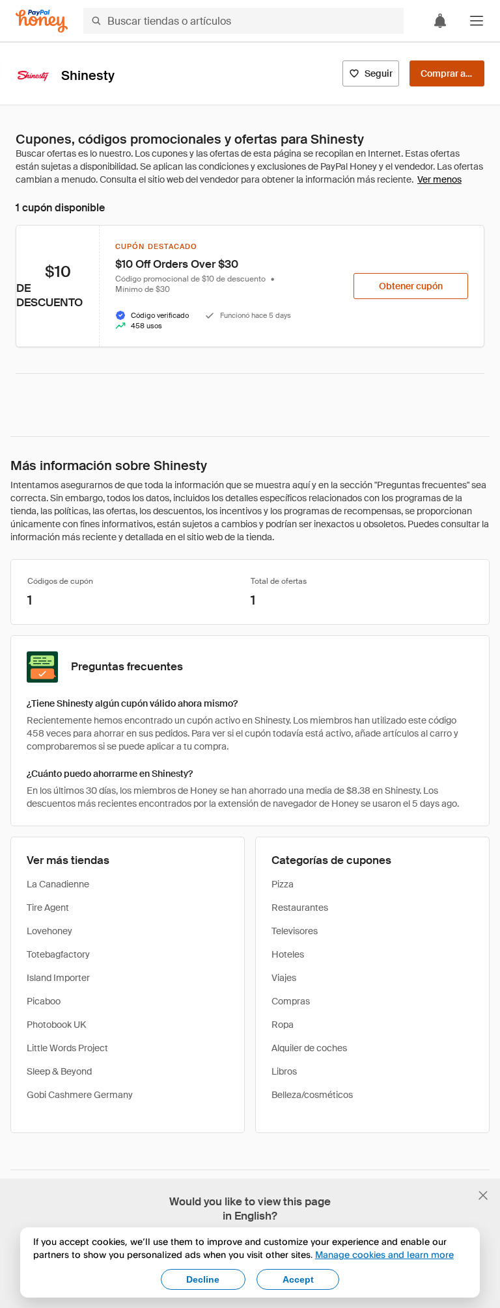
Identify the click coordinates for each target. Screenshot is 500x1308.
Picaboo (44, 1001)
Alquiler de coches (309, 1048)
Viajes (283, 978)
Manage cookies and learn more (384, 1254)
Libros (284, 1071)
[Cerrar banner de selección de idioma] (483, 1195)
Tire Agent (48, 907)
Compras (290, 1001)
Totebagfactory (58, 954)
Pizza (282, 884)
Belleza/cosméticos (312, 1095)
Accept (298, 1279)
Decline (202, 1279)
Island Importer (58, 978)
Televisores (294, 931)
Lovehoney (49, 931)
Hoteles (287, 954)
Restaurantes (299, 907)
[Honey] (42, 21)
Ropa (282, 1024)
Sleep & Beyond (59, 1071)
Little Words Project (67, 1048)
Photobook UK (56, 1024)
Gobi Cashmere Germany (80, 1095)
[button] (476, 21)
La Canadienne (58, 884)
